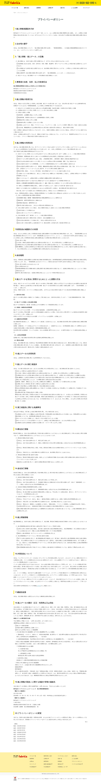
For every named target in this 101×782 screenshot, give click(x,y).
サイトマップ (86, 7)
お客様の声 (50, 7)
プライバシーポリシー (77, 761)
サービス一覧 (15, 7)
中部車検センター (62, 766)
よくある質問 (74, 7)
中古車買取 (46, 766)
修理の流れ (26, 7)
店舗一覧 (62, 7)
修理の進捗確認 (47, 764)
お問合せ (32, 761)
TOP (15, 12)
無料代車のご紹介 (48, 756)
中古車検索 (32, 766)
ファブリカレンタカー (63, 756)
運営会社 (60, 764)
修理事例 (39, 7)
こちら (39, 585)
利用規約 (60, 761)
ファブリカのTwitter (76, 764)
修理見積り (46, 761)
